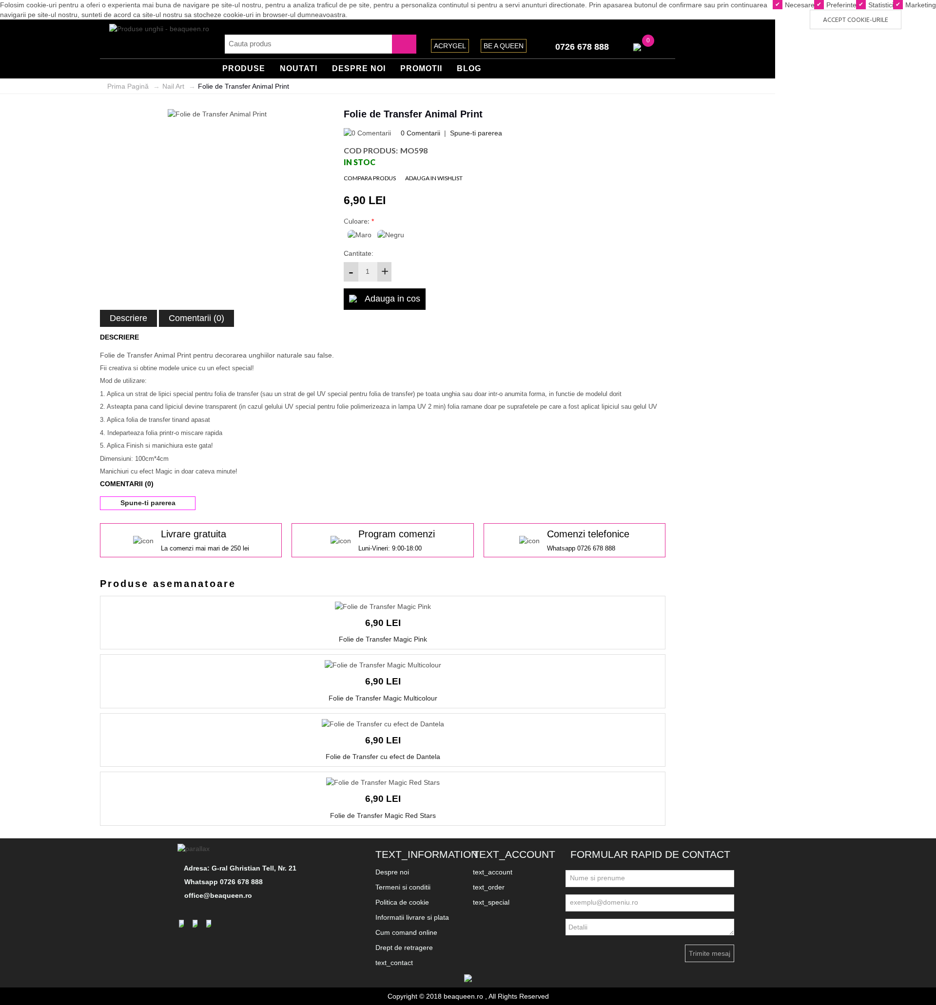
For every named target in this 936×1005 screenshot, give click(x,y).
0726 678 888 (582, 47)
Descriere (128, 318)
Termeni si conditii (402, 887)
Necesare (799, 5)
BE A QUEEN (504, 46)
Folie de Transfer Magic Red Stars (383, 815)
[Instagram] (196, 924)
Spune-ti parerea (476, 133)
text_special (491, 902)
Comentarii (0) (196, 318)
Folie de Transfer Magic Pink (383, 639)
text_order (489, 887)
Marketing (919, 5)
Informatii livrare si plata (412, 917)
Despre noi (392, 872)
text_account (492, 872)
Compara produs (370, 178)
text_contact (394, 963)
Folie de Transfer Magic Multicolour (383, 698)
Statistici (880, 5)
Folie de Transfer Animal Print (243, 86)
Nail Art (173, 86)
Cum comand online (406, 932)
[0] (637, 47)
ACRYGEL (450, 46)
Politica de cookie (402, 902)
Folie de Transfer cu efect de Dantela (383, 756)
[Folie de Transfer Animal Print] (217, 113)
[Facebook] (183, 924)
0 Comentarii (420, 133)
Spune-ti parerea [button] (148, 503)
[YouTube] (210, 924)
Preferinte (840, 5)
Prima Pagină (128, 86)
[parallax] (195, 848)
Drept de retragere (404, 947)
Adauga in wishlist (434, 178)
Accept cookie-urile (855, 20)
